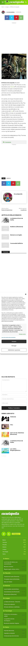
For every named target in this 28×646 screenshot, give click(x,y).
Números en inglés (16, 235)
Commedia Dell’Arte (16, 243)
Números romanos (8, 566)
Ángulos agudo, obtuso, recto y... (12, 569)
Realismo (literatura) (16, 226)
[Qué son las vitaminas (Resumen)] (5, 434)
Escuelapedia (10, 12)
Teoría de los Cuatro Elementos (11, 576)
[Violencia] (5, 418)
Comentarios (8, 142)
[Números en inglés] (5, 236)
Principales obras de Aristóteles (11, 579)
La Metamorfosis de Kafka (16, 441)
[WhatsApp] (21, 17)
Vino (11, 424)
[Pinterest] (16, 17)
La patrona (23, 210)
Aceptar (14, 341)
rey (12, 111)
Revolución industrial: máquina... (12, 623)
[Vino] (5, 426)
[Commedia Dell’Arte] (5, 245)
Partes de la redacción (9, 604)
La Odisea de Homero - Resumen (12, 601)
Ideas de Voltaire (8, 581)
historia (12, 86)
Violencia (13, 416)
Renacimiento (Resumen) (10, 594)
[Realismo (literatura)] (5, 228)
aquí (3, 527)
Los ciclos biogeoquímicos (15, 449)
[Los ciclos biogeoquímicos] (5, 450)
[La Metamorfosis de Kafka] (5, 220)
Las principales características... (11, 589)
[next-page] (5, 456)
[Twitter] (11, 17)
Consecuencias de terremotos (11, 636)
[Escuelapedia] (3, 12)
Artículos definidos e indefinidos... (12, 607)
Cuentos (8, 178)
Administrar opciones (14, 350)
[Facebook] (7, 17)
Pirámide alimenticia (9, 630)
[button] (25, 294)
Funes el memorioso (7, 210)
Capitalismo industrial (9, 633)
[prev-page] (3, 456)
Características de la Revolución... (12, 591)
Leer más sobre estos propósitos (8, 337)
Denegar (14, 345)
